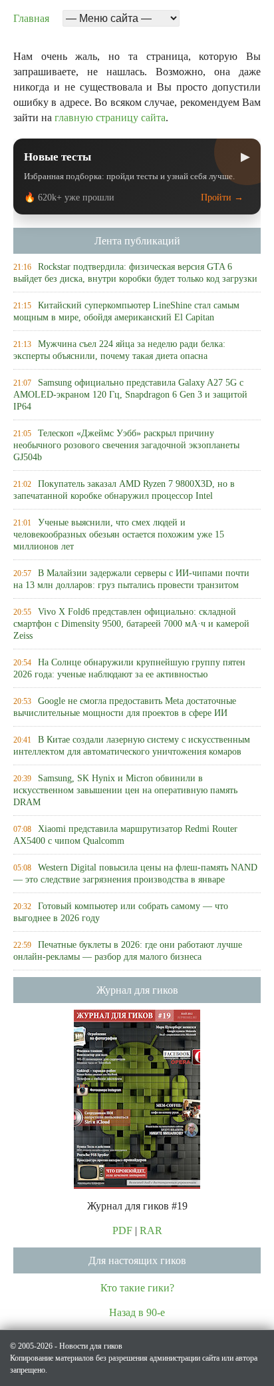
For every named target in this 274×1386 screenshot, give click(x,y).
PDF (122, 1230)
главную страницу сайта (110, 117)
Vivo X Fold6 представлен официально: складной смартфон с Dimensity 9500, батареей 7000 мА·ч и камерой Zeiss (131, 624)
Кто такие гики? (137, 1287)
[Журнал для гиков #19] (137, 1098)
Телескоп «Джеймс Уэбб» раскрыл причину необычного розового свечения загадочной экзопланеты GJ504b (126, 445)
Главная (31, 18)
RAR (151, 1230)
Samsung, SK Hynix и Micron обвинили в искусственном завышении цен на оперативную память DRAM (125, 790)
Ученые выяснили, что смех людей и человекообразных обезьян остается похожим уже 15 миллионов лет (118, 534)
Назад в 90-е (137, 1312)
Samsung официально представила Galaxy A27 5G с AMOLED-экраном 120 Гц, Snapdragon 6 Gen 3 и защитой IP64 (130, 395)
